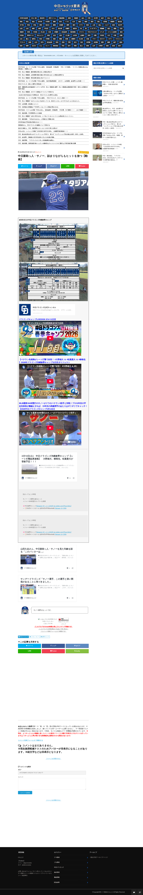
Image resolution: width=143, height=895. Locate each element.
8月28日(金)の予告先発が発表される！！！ (30, 122)
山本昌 (75, 35)
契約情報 (72, 32)
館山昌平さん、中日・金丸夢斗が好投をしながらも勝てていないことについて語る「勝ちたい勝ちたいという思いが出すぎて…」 (108, 113)
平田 (63, 45)
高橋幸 (22, 32)
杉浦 (113, 45)
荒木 (60, 35)
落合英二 (42, 18)
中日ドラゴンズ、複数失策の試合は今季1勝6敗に (113, 101)
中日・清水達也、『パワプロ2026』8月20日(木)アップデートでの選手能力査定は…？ (113, 159)
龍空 (80, 21)
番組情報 (61, 18)
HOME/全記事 (24, 18)
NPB (42, 42)
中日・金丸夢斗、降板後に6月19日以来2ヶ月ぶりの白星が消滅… (36, 137)
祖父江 (47, 25)
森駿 (115, 28)
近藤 (121, 35)
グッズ (102, 32)
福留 (54, 39)
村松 (27, 21)
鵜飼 (54, 21)
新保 (121, 42)
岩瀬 (66, 39)
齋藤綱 (102, 28)
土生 (21, 39)
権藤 (60, 39)
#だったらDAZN (48, 506)
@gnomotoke (27, 863)
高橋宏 (76, 18)
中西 (89, 18)
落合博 (60, 28)
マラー (94, 39)
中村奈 (35, 32)
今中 (108, 35)
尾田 (87, 25)
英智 (63, 42)
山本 (27, 28)
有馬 (28, 32)
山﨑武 (82, 35)
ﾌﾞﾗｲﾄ (67, 21)
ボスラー (102, 39)
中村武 (102, 35)
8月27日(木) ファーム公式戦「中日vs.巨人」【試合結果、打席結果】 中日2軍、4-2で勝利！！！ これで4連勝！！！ (52, 110)
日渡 (115, 35)
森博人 (34, 39)
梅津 (86, 21)
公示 (36, 42)
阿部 (75, 45)
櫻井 (102, 42)
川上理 (81, 39)
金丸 (83, 18)
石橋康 (61, 25)
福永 (33, 21)
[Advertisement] (37, 686)
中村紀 (22, 35)
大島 (98, 21)
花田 (21, 45)
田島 (87, 45)
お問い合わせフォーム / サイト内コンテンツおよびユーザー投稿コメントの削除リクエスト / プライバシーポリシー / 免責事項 (35, 873)
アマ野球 (57, 857)
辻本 (73, 21)
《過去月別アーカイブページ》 (98, 857)
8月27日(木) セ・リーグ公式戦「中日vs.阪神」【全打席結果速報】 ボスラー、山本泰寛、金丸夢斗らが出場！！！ (51, 81)
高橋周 (112, 21)
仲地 (34, 25)
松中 (75, 42)
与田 (81, 42)
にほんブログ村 (48, 623)
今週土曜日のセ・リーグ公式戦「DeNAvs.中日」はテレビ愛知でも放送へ (113, 93)
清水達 (120, 21)
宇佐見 (46, 28)
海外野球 (57, 872)
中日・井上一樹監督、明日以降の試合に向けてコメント (34, 78)
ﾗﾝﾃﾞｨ (110, 39)
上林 (94, 25)
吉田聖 (96, 42)
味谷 (40, 39)
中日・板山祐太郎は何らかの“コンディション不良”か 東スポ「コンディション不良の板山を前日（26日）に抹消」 (51, 134)
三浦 (49, 32)
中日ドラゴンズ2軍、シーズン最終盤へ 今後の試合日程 (112, 84)
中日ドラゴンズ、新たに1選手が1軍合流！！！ (31, 84)
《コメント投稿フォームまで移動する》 (53, 631)
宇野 (69, 42)
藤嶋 (54, 25)
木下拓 (22, 25)
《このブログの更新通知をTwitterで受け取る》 (53, 629)
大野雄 (105, 21)
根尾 (69, 18)
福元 (109, 28)
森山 (27, 39)
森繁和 (73, 39)
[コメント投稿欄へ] (134, 892)
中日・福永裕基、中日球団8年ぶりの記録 (30, 113)
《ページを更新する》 (53, 758)
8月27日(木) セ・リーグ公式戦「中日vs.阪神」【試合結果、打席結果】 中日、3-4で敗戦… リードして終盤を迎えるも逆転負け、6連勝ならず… (53, 68)
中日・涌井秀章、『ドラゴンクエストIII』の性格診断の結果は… (36, 140)
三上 (40, 45)
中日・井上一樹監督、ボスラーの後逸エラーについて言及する (36, 92)
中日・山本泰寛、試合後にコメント (28, 104)
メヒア (107, 25)
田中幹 (40, 21)
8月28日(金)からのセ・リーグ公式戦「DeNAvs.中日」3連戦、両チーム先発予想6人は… (113, 136)
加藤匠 (67, 28)
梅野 (33, 28)
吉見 (54, 35)
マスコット (119, 39)
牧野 (27, 45)
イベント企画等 (112, 32)
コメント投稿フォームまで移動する (30, 740)
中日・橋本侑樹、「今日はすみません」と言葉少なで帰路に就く (36, 119)
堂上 (81, 45)
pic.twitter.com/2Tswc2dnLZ (62, 506)
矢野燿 (88, 42)
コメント (20, 777)
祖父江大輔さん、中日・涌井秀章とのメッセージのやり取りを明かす (37, 128)
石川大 (34, 45)
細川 (102, 18)
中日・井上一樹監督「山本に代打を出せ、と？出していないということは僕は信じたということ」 (46, 116)
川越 (87, 39)
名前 (20, 769)
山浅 (21, 28)
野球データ (30, 35)
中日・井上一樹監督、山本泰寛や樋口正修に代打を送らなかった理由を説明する (41, 75)
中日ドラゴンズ (92, 32)
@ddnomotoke (26, 865)
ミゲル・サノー (35, 636)
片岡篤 (47, 39)
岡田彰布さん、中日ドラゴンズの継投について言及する (34, 125)
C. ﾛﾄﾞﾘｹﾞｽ (93, 28)
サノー (47, 45)
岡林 (21, 21)
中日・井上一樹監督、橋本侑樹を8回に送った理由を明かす (35, 72)
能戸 (115, 42)
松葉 (113, 25)
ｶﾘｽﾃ (53, 28)
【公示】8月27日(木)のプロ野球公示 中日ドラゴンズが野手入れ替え (38, 95)
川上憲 (67, 35)
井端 (48, 35)
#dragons (39, 506)
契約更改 (55, 45)
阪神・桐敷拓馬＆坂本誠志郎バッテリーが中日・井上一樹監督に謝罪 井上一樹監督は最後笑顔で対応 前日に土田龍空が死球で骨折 (53, 88)
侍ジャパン (40, 35)
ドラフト (81, 32)
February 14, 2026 (60, 508)
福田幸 (75, 28)
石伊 (121, 28)
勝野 (68, 25)
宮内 (60, 21)
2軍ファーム (52, 18)
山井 (94, 45)
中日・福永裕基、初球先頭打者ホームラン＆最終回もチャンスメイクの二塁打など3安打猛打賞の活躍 (47, 143)
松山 (108, 18)
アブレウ (22, 42)
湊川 (119, 45)
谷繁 (95, 35)
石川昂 (96, 18)
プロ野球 (57, 862)
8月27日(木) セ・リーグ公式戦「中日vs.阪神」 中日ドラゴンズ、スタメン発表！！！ (43, 98)
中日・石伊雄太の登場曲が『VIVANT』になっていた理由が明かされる (38, 107)
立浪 (115, 18)
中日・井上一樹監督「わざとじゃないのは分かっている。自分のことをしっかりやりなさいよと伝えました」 (49, 101)
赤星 (107, 45)
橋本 (74, 25)
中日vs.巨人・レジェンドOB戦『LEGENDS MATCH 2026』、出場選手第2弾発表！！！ (43, 131)
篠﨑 (108, 42)
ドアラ (81, 25)
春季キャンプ (45, 636)
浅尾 (30, 42)
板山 (100, 25)
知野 (39, 28)
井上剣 (43, 32)
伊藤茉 (56, 32)
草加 (28, 25)
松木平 (120, 25)
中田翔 (47, 21)
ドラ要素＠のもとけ (107, 892)
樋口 (121, 32)
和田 (89, 35)
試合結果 (64, 32)
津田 (40, 25)
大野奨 (100, 45)
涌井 (92, 21)
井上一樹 (33, 18)
